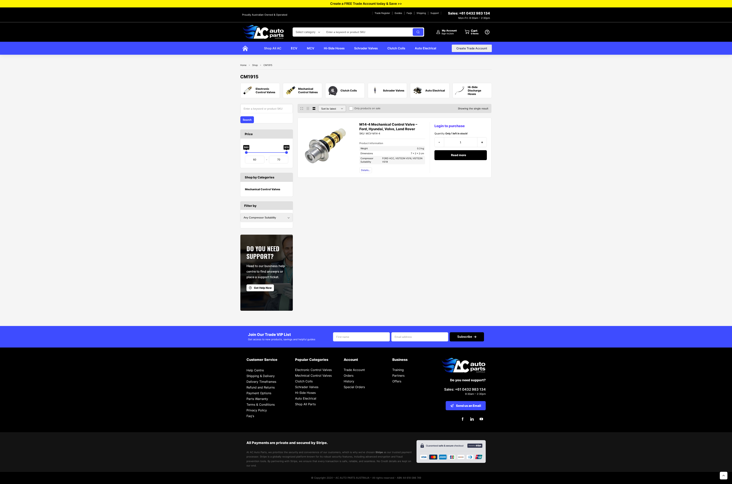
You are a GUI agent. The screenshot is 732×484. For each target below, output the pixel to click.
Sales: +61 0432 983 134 (469, 13)
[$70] (286, 152)
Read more (458, 155)
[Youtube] (481, 419)
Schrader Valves (306, 387)
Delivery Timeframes (261, 382)
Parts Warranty (257, 399)
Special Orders (354, 387)
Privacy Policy (256, 410)
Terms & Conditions (260, 404)
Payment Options (258, 393)
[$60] (246, 152)
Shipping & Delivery (260, 376)
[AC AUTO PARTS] (263, 32)
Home (243, 65)
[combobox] (308, 32)
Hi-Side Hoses (305, 393)
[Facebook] (462, 419)
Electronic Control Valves (313, 370)
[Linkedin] (472, 419)
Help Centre (255, 370)
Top (723, 475)
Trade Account (354, 370)
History (349, 381)
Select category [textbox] (305, 32)
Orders (348, 375)
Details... (365, 170)
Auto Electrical (305, 398)
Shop (255, 65)
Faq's (250, 416)
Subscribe (464, 336)
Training (398, 370)
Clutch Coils (304, 381)
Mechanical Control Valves (262, 189)
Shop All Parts (305, 404)
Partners (398, 375)
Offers (396, 381)
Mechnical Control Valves (313, 375)
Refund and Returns (260, 387)
